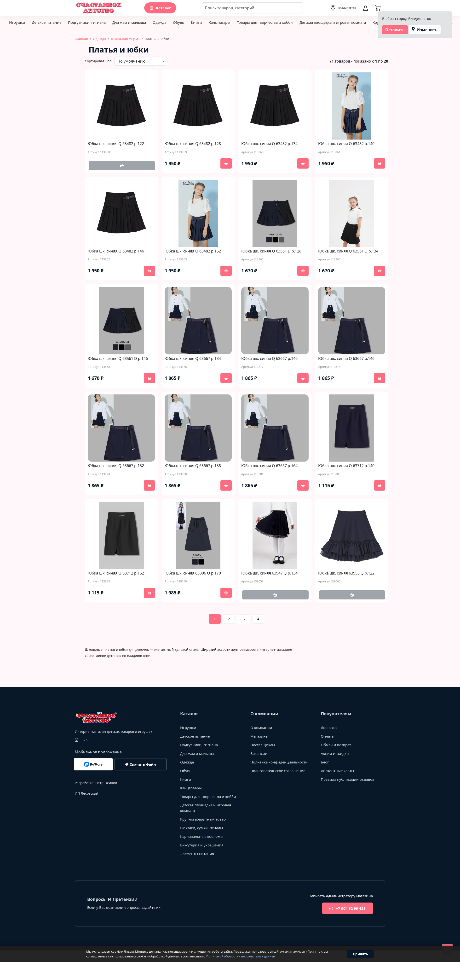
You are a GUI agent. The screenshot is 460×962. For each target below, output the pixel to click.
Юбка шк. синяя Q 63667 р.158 (193, 465)
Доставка (329, 727)
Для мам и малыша (129, 22)
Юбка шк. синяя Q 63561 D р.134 (348, 251)
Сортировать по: (98, 61)
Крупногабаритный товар (203, 819)
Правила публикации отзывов (347, 779)
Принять (360, 954)
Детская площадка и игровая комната (332, 22)
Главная (81, 38)
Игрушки (17, 22)
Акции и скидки (335, 753)
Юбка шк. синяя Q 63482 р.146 (116, 251)
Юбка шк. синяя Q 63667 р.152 (116, 465)
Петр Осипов (106, 782)
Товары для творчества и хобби (265, 22)
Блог (325, 762)
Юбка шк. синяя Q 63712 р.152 (116, 573)
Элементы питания (197, 853)
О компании (261, 727)
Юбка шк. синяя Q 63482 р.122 (116, 143)
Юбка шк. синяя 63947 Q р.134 (269, 573)
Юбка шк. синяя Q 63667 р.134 (193, 358)
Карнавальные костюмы (201, 836)
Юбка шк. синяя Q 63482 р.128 (193, 143)
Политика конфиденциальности (279, 762)
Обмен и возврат (336, 744)
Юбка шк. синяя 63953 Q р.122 (346, 573)
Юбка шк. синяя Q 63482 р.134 (269, 143)
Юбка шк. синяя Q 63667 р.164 (269, 465)
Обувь (178, 22)
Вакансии (258, 753)
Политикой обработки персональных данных (241, 956)
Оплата (327, 736)
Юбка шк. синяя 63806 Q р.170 (193, 573)
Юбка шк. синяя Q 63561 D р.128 (271, 251)
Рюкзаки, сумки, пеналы (201, 827)
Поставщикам (262, 744)
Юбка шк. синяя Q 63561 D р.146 (118, 358)
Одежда (159, 22)
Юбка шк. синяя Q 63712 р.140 (346, 465)
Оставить (395, 29)
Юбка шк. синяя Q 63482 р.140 (346, 143)
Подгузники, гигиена (87, 22)
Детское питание (46, 22)
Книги (196, 22)
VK (85, 739)
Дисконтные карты (337, 770)
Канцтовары (219, 22)
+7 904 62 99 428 (350, 908)
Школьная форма (125, 38)
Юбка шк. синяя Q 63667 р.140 (269, 358)
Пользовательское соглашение (277, 770)
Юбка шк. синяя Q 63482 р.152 (193, 251)
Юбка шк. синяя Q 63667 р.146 (346, 358)
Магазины (259, 736)
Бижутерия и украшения (201, 845)
